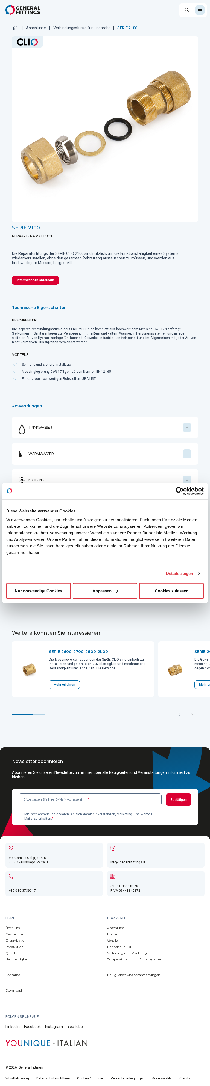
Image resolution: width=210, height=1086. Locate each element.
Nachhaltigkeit (17, 959)
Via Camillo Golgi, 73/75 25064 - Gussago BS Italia (28, 860)
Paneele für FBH (120, 947)
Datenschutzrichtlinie (53, 1078)
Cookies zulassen (171, 590)
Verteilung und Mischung (127, 953)
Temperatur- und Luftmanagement (135, 959)
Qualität (12, 953)
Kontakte (12, 975)
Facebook (32, 1026)
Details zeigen (179, 573)
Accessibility (162, 1078)
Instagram (54, 1026)
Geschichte (14, 934)
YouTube (75, 1026)
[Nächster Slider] (192, 714)
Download (13, 990)
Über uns (12, 928)
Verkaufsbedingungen (128, 1078)
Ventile (112, 940)
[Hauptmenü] (200, 10)
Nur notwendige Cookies (38, 590)
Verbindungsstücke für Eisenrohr (81, 28)
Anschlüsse (36, 28)
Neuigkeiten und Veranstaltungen (133, 975)
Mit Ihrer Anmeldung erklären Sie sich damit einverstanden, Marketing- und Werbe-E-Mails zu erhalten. (89, 816)
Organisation (16, 940)
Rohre (112, 934)
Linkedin (12, 1026)
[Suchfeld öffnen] (187, 10)
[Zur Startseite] (22, 10)
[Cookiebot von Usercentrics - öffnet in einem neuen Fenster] (180, 491)
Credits (185, 1078)
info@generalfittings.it (127, 862)
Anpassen (102, 590)
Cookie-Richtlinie (90, 1078)
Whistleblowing (17, 1078)
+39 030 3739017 (22, 891)
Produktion (14, 947)
